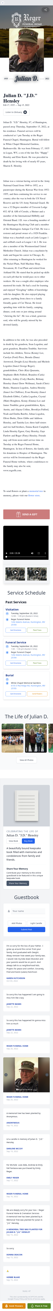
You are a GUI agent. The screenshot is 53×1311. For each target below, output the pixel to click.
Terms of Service (34, 1299)
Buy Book (28, 841)
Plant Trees (37, 630)
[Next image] (47, 1074)
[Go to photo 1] (17, 1089)
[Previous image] (6, 1074)
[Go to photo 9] (30, 1089)
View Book (13, 841)
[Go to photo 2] (18, 1089)
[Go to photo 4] (21, 1089)
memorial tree (36, 491)
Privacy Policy (19, 1299)
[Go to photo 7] (26, 1089)
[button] (26, 1074)
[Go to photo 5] (23, 1089)
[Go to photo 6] (25, 1089)
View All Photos (26, 760)
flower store (34, 495)
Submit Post (26, 929)
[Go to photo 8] (28, 1089)
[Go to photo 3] (20, 1089)
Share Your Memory (18, 883)
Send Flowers (37, 694)
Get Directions (15, 630)
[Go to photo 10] (31, 1089)
